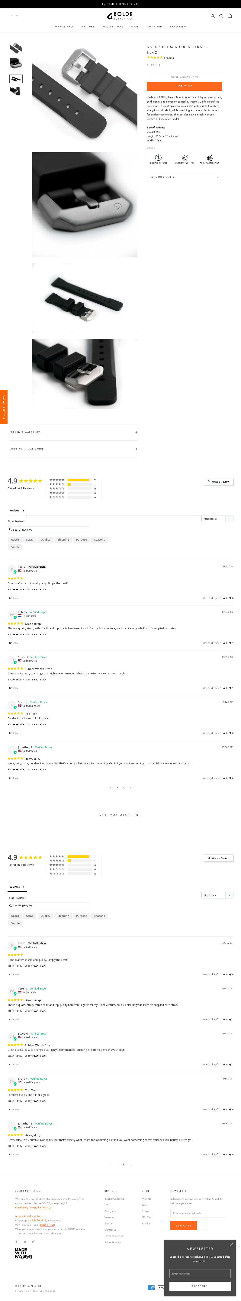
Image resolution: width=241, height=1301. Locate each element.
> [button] (130, 788)
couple (15, 547)
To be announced (184, 77)
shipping (63, 539)
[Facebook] (159, 147)
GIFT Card (154, 26)
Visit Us (47, 1207)
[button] (225, 598)
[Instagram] (33, 1241)
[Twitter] (163, 147)
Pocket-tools (113, 26)
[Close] (231, 1244)
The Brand (178, 26)
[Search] (221, 16)
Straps (145, 1211)
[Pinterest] (168, 147)
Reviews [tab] (14, 510)
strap (30, 539)
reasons (99, 539)
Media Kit (35, 1207)
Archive (146, 1223)
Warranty (109, 1217)
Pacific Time (47, 1225)
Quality (45, 539)
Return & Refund (113, 1242)
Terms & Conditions (44, 1291)
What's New (64, 26)
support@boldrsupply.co (28, 1216)
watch (15, 539)
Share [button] (15, 598)
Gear (135, 26)
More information (163, 176)
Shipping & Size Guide (26, 448)
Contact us (110, 1230)
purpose (81, 539)
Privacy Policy (23, 1291)
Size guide (110, 1211)
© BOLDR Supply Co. (29, 1285)
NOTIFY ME (184, 86)
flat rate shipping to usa (120, 3)
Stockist (108, 1223)
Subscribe (200, 1286)
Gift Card (147, 1217)
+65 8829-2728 (37, 1220)
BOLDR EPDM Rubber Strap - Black (27, 589)
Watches (88, 26)
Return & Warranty (24, 432)
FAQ (106, 1205)
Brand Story (21, 1207)
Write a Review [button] (221, 481)
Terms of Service (113, 1236)
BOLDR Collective (114, 1199)
